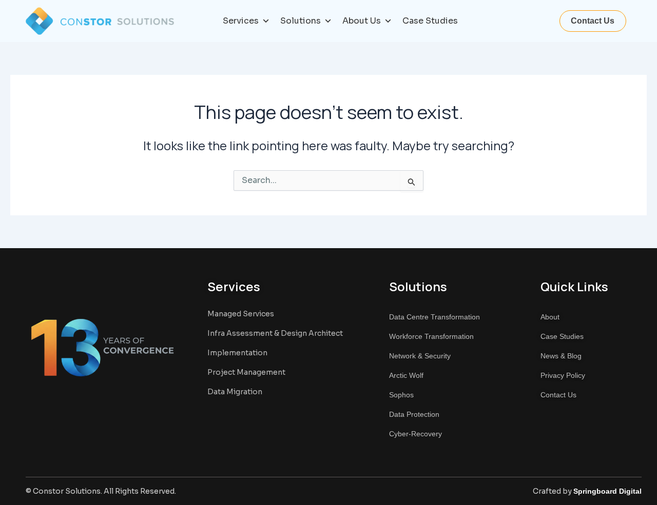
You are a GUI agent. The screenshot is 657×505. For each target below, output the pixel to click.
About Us (361, 20)
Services (241, 20)
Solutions (300, 20)
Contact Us (592, 20)
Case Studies (430, 20)
